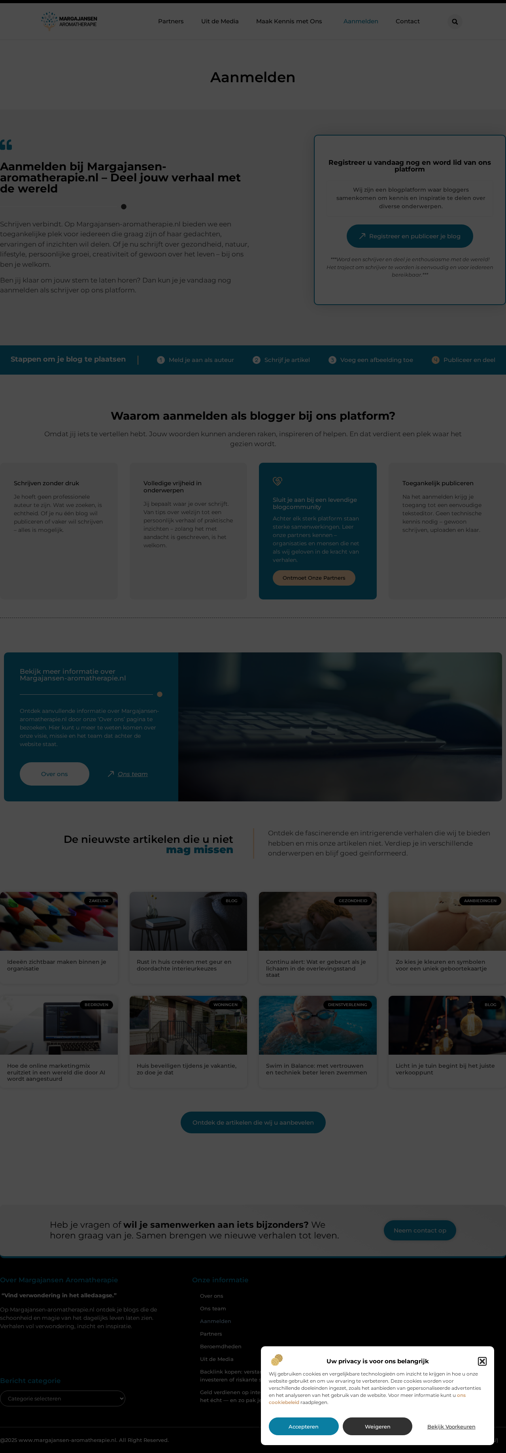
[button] (482, 1361)
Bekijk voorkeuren (451, 1426)
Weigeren (378, 1426)
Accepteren (304, 1426)
